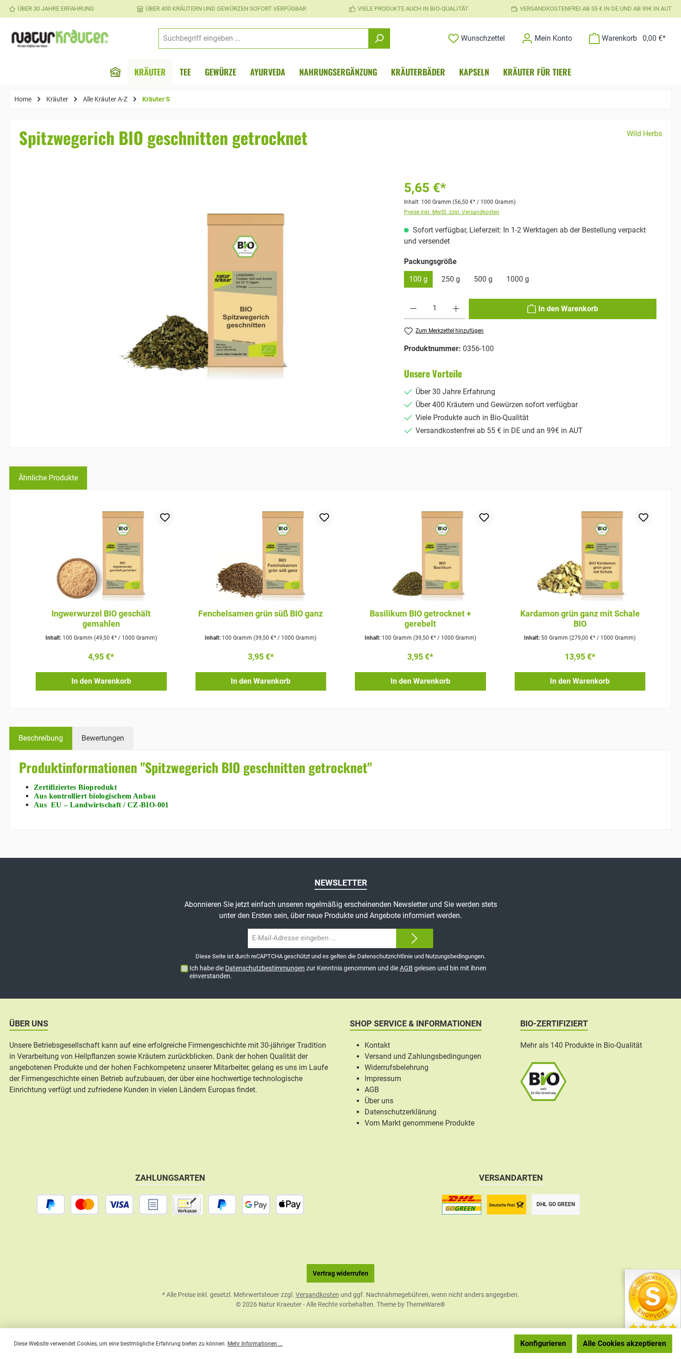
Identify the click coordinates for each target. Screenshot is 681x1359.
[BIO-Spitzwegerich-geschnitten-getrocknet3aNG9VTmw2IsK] (204, 294)
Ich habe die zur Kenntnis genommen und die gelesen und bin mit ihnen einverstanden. (337, 972)
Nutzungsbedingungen (454, 956)
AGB (406, 968)
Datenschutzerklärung (400, 1111)
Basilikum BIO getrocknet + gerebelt (420, 619)
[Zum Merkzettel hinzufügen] (165, 518)
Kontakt (377, 1045)
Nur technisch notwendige (460, 1343)
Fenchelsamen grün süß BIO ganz (260, 613)
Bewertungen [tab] (103, 738)
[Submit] (414, 939)
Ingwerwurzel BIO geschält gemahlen (101, 619)
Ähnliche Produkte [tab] (48, 477)
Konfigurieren (543, 1343)
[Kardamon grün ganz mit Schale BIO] (580, 555)
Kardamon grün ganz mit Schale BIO (580, 619)
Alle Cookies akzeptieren (624, 1343)
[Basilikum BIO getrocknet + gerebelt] (420, 555)
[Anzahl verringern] (413, 309)
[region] (205, 308)
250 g (450, 279)
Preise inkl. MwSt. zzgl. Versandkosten (451, 212)
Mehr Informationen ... (255, 1343)
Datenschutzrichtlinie (385, 956)
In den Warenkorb (101, 681)
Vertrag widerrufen (340, 1273)
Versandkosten (317, 1294)
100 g (418, 279)
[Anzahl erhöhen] (456, 309)
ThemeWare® (425, 1304)
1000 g (517, 279)
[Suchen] (379, 38)
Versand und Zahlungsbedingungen (423, 1056)
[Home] (115, 72)
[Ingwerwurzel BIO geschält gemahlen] (101, 555)
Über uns (379, 1100)
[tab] (40, 738)
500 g (483, 279)
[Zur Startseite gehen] (60, 38)
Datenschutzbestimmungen (265, 968)
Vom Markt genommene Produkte (419, 1123)
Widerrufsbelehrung (397, 1067)
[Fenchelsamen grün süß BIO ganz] (261, 555)
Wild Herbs (644, 133)
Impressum (383, 1078)
